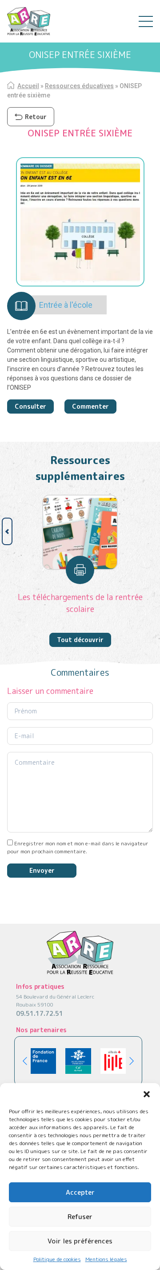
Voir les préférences (80, 1241)
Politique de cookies (57, 1259)
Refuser (80, 1216)
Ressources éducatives (79, 85)
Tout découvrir (80, 639)
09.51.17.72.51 (39, 1013)
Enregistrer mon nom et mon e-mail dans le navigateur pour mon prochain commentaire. (77, 847)
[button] (146, 1094)
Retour (36, 116)
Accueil (28, 85)
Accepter (80, 1192)
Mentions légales (106, 1259)
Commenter (90, 406)
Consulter (30, 406)
